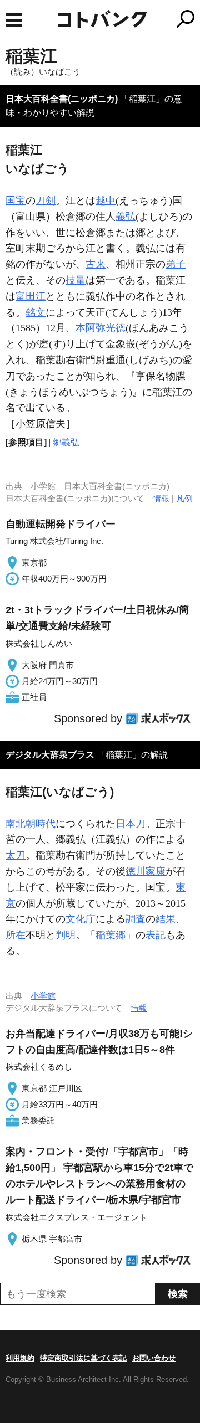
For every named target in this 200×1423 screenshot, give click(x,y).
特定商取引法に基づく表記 (83, 1358)
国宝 (16, 200)
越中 (106, 200)
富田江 (31, 296)
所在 (16, 935)
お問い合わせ (154, 1358)
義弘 (126, 216)
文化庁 (81, 918)
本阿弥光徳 (101, 327)
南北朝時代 (31, 823)
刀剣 (46, 200)
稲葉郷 (111, 935)
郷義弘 (66, 442)
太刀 (16, 855)
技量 (76, 280)
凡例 (184, 498)
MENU (14, 20)
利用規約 (20, 1358)
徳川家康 (146, 871)
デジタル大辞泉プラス (50, 754)
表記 (156, 935)
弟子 (176, 264)
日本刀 (131, 823)
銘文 (36, 312)
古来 (96, 264)
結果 (166, 918)
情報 (161, 498)
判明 (66, 935)
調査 (136, 918)
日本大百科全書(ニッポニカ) (62, 99)
